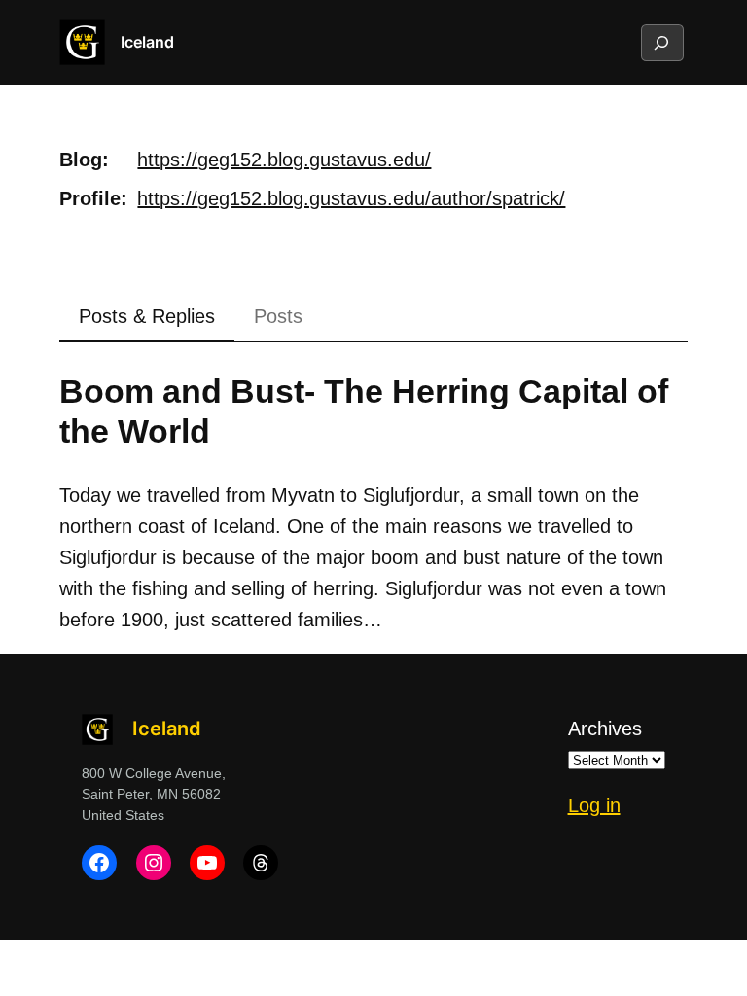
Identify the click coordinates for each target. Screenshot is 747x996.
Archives (605, 728)
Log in (594, 805)
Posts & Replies (147, 316)
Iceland (147, 42)
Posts (278, 316)
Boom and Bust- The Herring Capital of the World (363, 411)
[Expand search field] (661, 42)
